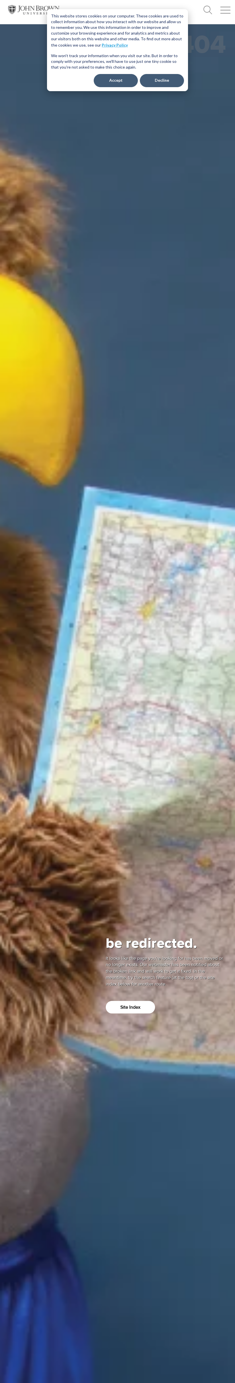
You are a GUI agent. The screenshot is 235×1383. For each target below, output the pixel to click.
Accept (116, 80)
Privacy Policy (115, 45)
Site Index (130, 1007)
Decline (162, 80)
